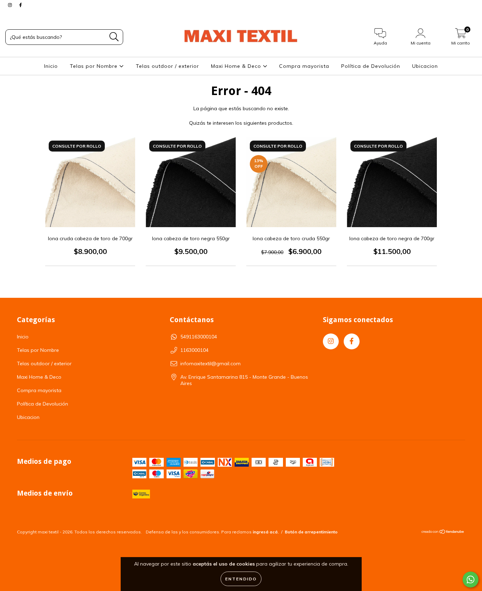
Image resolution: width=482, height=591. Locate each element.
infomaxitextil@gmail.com (210, 363)
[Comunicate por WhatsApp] (470, 579)
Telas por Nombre (94, 66)
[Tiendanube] (443, 532)
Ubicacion (425, 66)
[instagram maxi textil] (10, 5)
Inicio (51, 66)
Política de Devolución (370, 66)
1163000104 (194, 350)
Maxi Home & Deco (237, 66)
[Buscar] (114, 37)
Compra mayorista (304, 66)
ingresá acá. (266, 531)
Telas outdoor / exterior (167, 66)
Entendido (241, 578)
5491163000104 (198, 336)
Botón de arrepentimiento (311, 531)
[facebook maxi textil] (20, 5)
